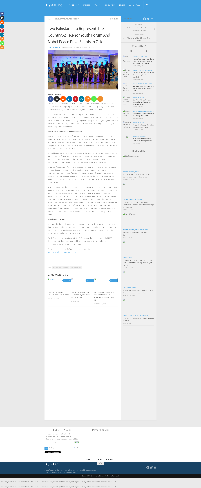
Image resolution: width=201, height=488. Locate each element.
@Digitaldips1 (52, 435)
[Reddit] (63, 99)
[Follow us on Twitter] (148, 18)
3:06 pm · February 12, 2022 (51, 444)
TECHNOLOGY (74, 5)
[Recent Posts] (131, 51)
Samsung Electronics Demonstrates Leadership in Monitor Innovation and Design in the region (138, 204)
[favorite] (78, 444)
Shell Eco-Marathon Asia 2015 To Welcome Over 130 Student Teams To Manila (138, 291)
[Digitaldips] (46, 436)
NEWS (57, 19)
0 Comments (113, 19)
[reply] (75, 444)
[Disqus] (83, 337)
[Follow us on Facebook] (144, 18)
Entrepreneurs (142, 111)
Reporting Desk (55, 47)
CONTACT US (110, 459)
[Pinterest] (75, 99)
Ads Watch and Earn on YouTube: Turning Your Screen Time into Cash (143, 88)
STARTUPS (97, 5)
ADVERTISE (98, 459)
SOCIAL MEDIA (110, 5)
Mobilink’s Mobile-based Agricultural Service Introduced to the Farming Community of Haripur (138, 262)
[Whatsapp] (94, 99)
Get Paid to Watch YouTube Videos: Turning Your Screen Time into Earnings (142, 102)
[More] (100, 99)
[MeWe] (81, 99)
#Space (65, 438)
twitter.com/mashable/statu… (53, 441)
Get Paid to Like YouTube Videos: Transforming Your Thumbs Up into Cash (143, 75)
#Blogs (61, 438)
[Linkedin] (69, 99)
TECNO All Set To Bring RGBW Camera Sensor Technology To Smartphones (136, 175)
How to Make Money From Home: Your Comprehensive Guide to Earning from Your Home (143, 61)
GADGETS (86, 5)
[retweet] (77, 444)
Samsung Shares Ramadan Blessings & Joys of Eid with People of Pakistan (80, 295)
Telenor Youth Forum (76, 267)
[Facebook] (51, 99)
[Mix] (88, 99)
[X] (57, 99)
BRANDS (122, 5)
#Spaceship (72, 438)
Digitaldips (51, 434)
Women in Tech (134, 5)
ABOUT (88, 459)
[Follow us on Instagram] (152, 18)
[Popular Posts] (147, 51)
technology (66, 267)
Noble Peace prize (56, 267)
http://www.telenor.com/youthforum (62, 252)
